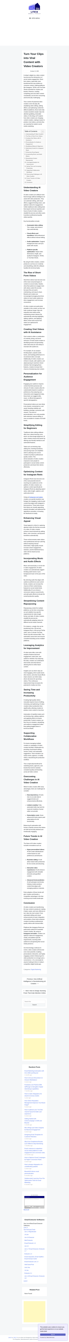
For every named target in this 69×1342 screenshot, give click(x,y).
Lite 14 (26, 1246)
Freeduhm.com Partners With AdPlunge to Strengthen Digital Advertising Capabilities (33, 1087)
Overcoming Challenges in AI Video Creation (34, 175)
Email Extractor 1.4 (30, 1243)
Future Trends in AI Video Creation (33, 179)
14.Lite (26, 1234)
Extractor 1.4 (28, 1254)
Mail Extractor (28, 1240)
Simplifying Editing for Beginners (34, 146)
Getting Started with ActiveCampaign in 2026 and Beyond (33, 1121)
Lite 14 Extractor (29, 1237)
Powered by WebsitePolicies (47, 1337)
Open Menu (35, 18)
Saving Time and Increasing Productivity (33, 167)
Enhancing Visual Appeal (32, 152)
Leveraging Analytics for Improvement (33, 163)
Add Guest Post (29, 1264)
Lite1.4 (26, 1227)
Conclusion (29, 182)
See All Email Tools (29, 1229)
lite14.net (26, 1209)
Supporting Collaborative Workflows (33, 171)
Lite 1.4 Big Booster (30, 1231)
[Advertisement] (34, 32)
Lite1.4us (27, 1267)
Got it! (53, 1334)
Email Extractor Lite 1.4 (31, 1261)
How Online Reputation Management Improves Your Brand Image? (34, 1103)
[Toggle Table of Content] (42, 131)
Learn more (43, 1331)
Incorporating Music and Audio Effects (34, 155)
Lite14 (25, 1281)
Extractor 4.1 (28, 1273)
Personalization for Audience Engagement (33, 143)
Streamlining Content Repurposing (31, 159)
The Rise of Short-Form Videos (34, 136)
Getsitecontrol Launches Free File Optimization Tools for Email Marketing (34, 1180)
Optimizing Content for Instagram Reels (35, 149)
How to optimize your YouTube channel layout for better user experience (33, 1112)
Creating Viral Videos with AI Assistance (33, 139)
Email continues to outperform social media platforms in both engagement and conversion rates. (34, 1150)
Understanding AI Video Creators (34, 134)
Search (34, 1004)
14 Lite (26, 1270)
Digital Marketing (36, 969)
